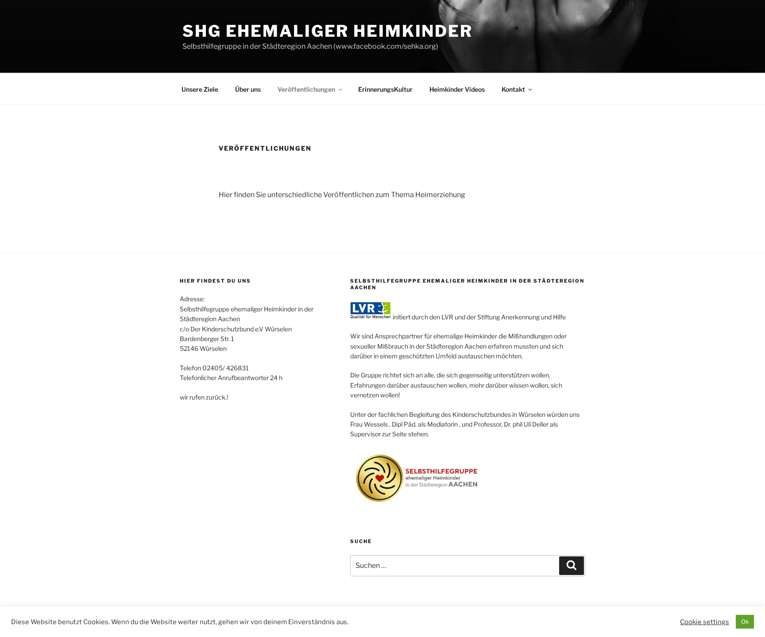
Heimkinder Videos (457, 89)
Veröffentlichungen (306, 89)
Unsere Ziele (200, 89)
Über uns (248, 89)
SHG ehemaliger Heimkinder (327, 31)
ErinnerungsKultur (385, 89)
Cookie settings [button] (704, 622)
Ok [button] (745, 621)
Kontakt (513, 89)
